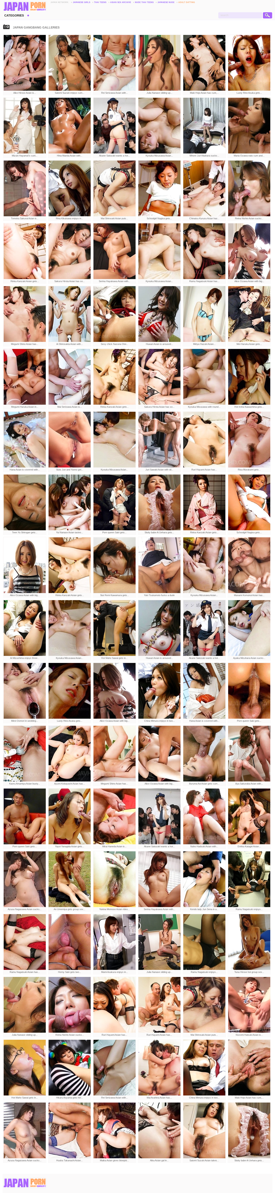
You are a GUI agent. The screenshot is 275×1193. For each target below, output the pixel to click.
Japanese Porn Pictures (25, 6)
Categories (14, 15)
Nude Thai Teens (144, 2)
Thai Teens (100, 2)
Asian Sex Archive (120, 2)
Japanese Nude (165, 2)
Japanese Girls (81, 2)
